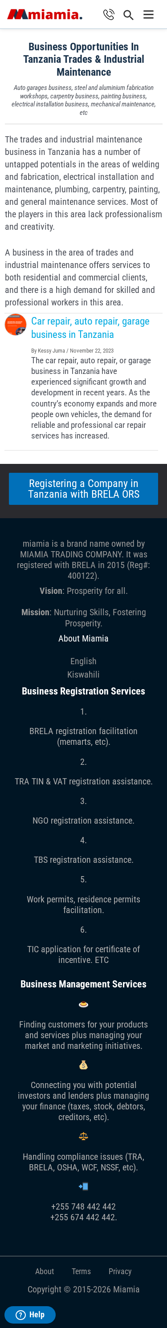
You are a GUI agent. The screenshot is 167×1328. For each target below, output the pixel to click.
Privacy (120, 1271)
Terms (81, 1271)
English (83, 661)
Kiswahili (83, 674)
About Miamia (83, 638)
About (44, 1271)
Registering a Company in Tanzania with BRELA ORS (83, 488)
